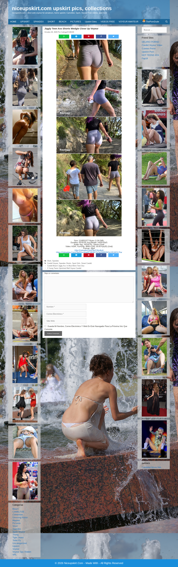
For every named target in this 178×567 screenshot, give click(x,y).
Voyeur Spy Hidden (22, 552)
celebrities (18, 514)
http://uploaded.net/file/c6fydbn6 (89, 250)
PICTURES (75, 22)
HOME (13, 22)
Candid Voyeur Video (152, 45)
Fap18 (145, 58)
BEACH (62, 22)
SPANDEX (38, 22)
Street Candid (86, 263)
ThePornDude (152, 22)
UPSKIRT (25, 22)
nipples (16, 520)
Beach (16, 509)
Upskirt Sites (91, 22)
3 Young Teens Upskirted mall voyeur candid (64, 268)
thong (16, 534)
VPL (15, 554)
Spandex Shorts (65, 263)
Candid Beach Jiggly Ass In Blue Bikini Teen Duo (65, 266)
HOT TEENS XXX (150, 55)
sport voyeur (19, 532)
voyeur (16, 549)
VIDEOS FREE (108, 22)
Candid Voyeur (52, 263)
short (49, 261)
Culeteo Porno (149, 48)
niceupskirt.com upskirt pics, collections (62, 8)
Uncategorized (20, 543)
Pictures (17, 523)
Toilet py (17, 540)
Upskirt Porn (148, 52)
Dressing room (20, 517)
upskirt (16, 546)
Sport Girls (76, 263)
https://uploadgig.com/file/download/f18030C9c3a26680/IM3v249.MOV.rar (89, 252)
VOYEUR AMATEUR (128, 22)
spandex (55, 261)
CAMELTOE (18, 512)
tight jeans (18, 537)
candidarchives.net (151, 467)
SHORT (51, 22)
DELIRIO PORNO (150, 42)
